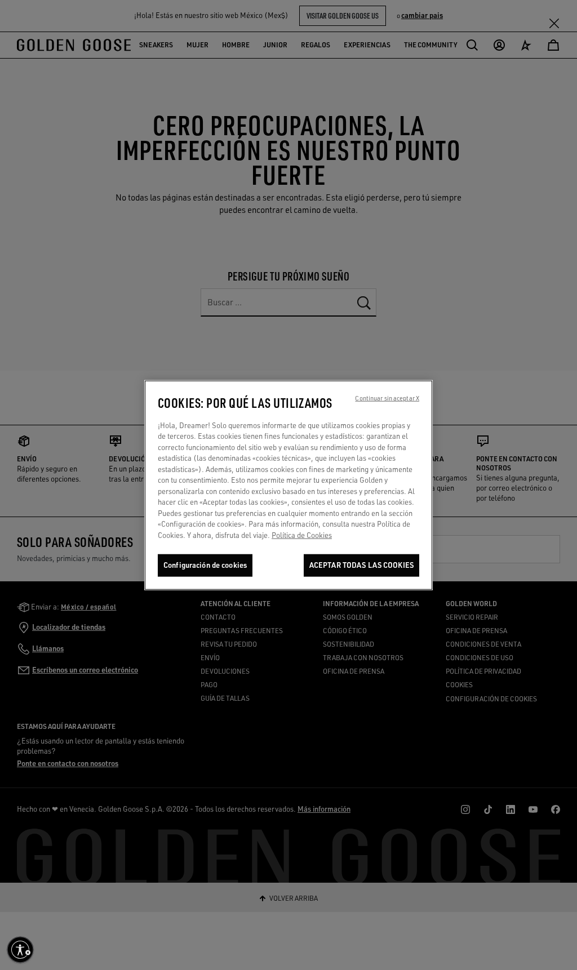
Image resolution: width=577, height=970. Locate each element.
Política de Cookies (302, 535)
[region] (288, 485)
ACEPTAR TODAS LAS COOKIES (361, 564)
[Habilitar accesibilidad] (20, 949)
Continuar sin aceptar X (387, 398)
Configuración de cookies (205, 564)
